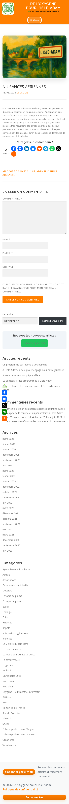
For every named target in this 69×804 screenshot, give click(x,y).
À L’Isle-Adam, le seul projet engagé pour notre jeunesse (33, 370)
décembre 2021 (11, 513)
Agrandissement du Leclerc (17, 569)
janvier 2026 (9, 449)
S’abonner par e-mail (19, 772)
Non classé (9, 681)
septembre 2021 (11, 524)
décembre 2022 (11, 486)
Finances (7, 622)
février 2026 (9, 444)
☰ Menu (34, 20)
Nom (7, 239)
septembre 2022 (11, 497)
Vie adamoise (10, 745)
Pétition (7, 697)
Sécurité (7, 718)
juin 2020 (7, 550)
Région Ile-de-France (14, 707)
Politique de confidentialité (20, 789)
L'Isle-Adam (36, 171)
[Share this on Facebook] (13, 148)
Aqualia (6, 574)
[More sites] (4, 412)
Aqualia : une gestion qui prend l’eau (22, 375)
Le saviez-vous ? (11, 659)
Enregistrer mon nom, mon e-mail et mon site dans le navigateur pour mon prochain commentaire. (33, 288)
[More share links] (13, 154)
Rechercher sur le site (52, 320)
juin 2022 (7, 502)
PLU (5, 702)
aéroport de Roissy (15, 171)
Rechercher (8, 314)
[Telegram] (45, 148)
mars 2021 (8, 534)
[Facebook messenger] (20, 148)
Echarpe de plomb (12, 595)
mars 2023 (8, 470)
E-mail (8, 253)
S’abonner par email (34, 343)
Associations (9, 580)
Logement (8, 665)
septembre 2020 (11, 545)
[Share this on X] (58, 148)
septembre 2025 (11, 460)
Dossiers (7, 590)
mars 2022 (8, 508)
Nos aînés (8, 686)
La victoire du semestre (15, 643)
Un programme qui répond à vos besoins (25, 364)
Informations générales (15, 633)
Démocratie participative (16, 585)
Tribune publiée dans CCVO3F (18, 734)
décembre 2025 (11, 454)
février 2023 (9, 476)
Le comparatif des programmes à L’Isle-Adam (27, 380)
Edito (5, 617)
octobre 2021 (10, 518)
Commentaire (12, 198)
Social (6, 723)
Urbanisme (8, 739)
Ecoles (6, 606)
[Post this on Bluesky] (33, 148)
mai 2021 (8, 529)
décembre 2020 (11, 540)
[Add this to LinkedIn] (26, 148)
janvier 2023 (9, 481)
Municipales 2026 (12, 675)
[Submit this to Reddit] (39, 148)
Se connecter (34, 797)
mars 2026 (8, 438)
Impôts (6, 627)
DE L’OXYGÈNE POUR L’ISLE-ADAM (43, 6)
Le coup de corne (12, 649)
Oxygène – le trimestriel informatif (21, 691)
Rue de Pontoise (11, 713)
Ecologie (22, 92)
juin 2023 (7, 465)
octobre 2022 (10, 492)
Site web (8, 266)
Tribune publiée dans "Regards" (20, 729)
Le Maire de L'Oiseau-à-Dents (19, 654)
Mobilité (7, 670)
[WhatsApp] (52, 148)
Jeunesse (7, 638)
